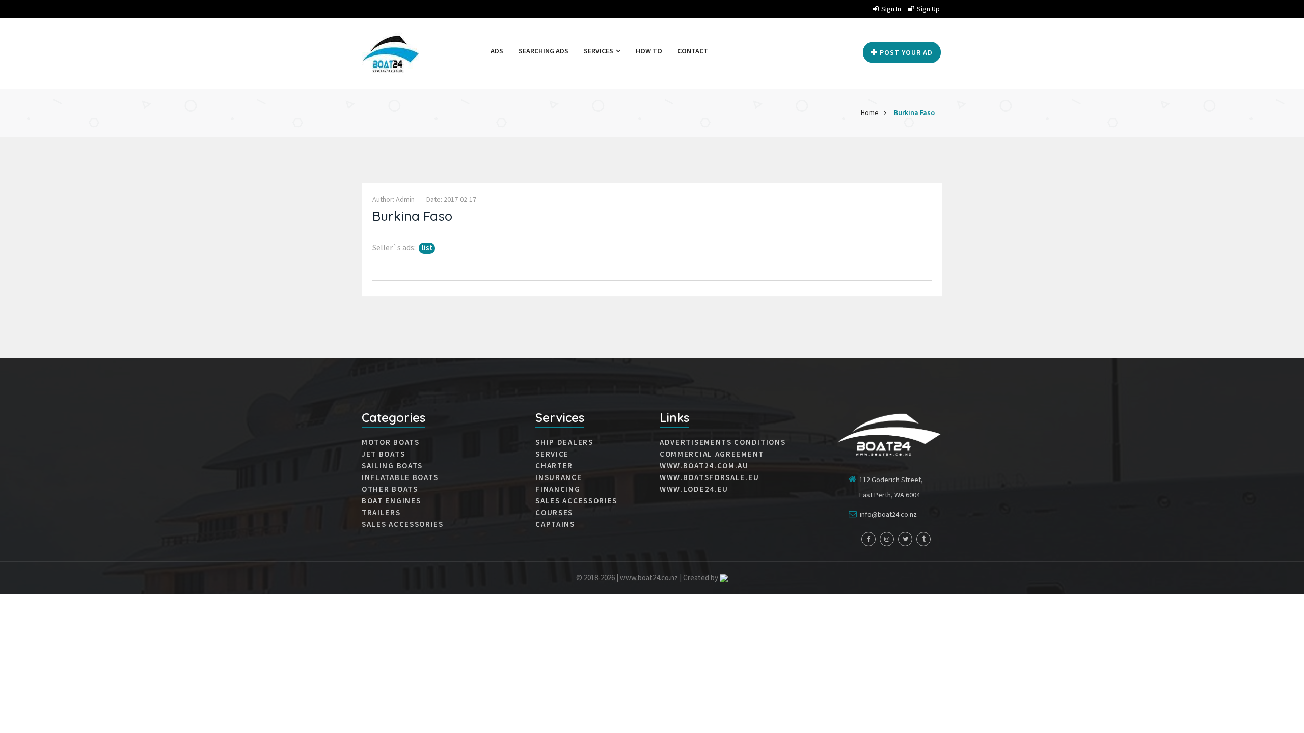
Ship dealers (564, 442)
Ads (497, 50)
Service (552, 454)
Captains (555, 524)
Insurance (558, 477)
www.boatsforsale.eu (709, 477)
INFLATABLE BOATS (400, 477)
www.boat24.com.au (704, 466)
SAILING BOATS (392, 466)
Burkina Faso (914, 112)
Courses (554, 513)
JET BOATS (383, 454)
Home (870, 112)
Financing (557, 489)
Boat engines (391, 501)
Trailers (381, 513)
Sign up (928, 8)
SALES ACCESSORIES (403, 524)
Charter (554, 466)
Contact (692, 50)
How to (649, 50)
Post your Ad (906, 52)
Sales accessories (576, 501)
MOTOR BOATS (391, 442)
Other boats (390, 489)
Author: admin (393, 199)
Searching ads (543, 50)
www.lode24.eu (694, 489)
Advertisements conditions (723, 442)
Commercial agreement (712, 454)
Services (599, 50)
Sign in (891, 8)
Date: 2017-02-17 (451, 199)
